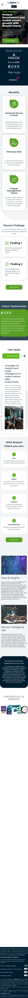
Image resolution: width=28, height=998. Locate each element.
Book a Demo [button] (10, 40)
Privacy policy (11, 954)
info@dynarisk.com (5, 993)
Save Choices (14, 995)
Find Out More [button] (14, 539)
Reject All (23, 995)
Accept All (5, 995)
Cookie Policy (21, 954)
